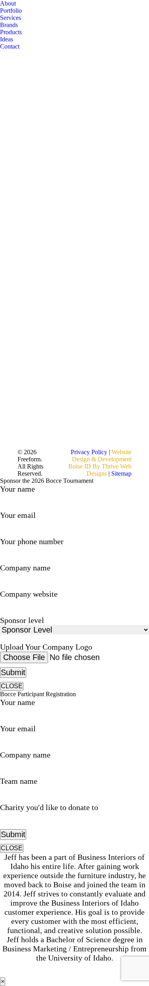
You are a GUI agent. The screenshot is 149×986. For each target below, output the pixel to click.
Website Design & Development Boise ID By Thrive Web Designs (100, 463)
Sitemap (121, 473)
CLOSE (12, 686)
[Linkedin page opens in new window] (58, 354)
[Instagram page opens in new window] (58, 366)
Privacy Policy (90, 452)
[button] (4, 4)
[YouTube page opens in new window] (58, 342)
